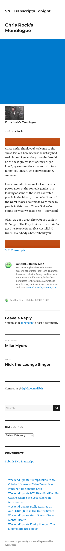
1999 (47, 300)
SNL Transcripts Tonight (28, 11)
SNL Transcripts (15, 250)
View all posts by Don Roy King (41, 287)
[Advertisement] (32, 71)
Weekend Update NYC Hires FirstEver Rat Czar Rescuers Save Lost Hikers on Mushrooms (33, 498)
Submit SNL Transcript (19, 461)
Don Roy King (16, 300)
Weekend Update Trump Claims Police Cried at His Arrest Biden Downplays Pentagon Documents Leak (32, 484)
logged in (27, 322)
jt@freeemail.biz (32, 388)
